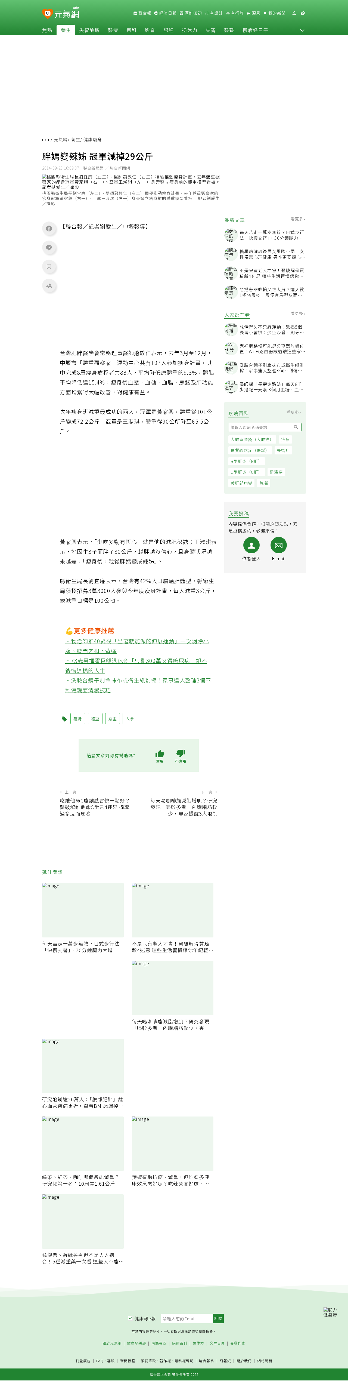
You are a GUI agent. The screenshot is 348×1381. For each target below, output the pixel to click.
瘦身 (77, 718)
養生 (66, 29)
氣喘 (263, 483)
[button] (302, 29)
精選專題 (159, 1343)
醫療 (113, 29)
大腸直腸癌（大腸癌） (252, 439)
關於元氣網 (112, 1343)
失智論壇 (89, 29)
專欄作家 (238, 1343)
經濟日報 (167, 13)
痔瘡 (285, 439)
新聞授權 (127, 1361)
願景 (255, 13)
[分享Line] (49, 247)
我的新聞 (276, 13)
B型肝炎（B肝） (247, 461)
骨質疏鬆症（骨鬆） (250, 450)
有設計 (216, 13)
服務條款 (148, 1360)
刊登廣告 (83, 1361)
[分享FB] (49, 228)
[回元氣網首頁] (67, 13)
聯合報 (144, 13)
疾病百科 (179, 1343)
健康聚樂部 (136, 1343)
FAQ (100, 1360)
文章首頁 (217, 1343)
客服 (111, 1360)
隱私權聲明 (184, 1360)
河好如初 (193, 13)
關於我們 (244, 1361)
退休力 (189, 29)
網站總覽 (264, 1361)
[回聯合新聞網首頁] (47, 14)
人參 (130, 718)
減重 (112, 718)
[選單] (303, 13)
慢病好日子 (255, 29)
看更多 (297, 219)
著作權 (165, 1360)
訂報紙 (225, 1361)
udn (46, 139)
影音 (150, 29)
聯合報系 (206, 1361)
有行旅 (237, 13)
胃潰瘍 (276, 472)
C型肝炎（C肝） (247, 472)
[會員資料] (294, 13)
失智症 (283, 450)
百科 (131, 29)
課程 (168, 29)
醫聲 (229, 29)
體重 (95, 718)
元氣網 (61, 139)
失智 (211, 29)
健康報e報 (145, 1318)
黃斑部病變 (241, 483)
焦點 (47, 29)
